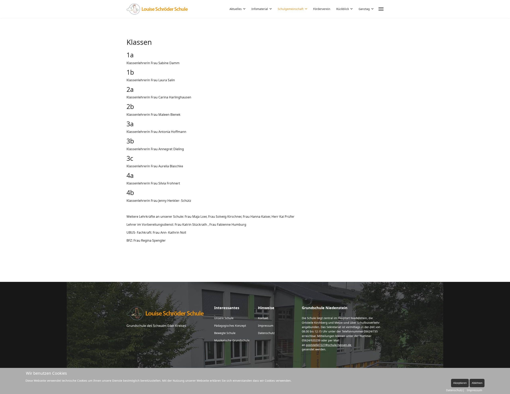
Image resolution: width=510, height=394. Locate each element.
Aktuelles (236, 9)
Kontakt (263, 318)
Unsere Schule (223, 318)
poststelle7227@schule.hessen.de (328, 345)
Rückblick (342, 9)
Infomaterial (259, 9)
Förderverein (321, 9)
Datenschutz (266, 333)
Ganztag (364, 9)
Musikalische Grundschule (232, 340)
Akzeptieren (460, 383)
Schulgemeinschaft (290, 9)
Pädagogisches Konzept (230, 325)
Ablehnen (477, 383)
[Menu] (381, 9)
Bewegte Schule (224, 333)
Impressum (265, 325)
